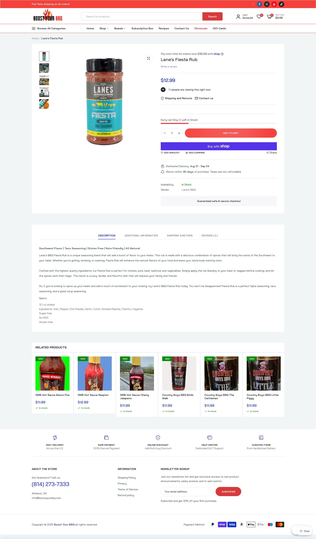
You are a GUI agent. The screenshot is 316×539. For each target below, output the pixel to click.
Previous (31, 385)
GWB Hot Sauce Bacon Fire (52, 395)
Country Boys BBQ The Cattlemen (219, 396)
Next (284, 385)
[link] (66, 362)
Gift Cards (219, 28)
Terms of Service (128, 489)
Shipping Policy (127, 477)
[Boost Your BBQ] (48, 16)
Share (273, 152)
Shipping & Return (179, 235)
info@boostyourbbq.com (46, 498)
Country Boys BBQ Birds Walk (177, 396)
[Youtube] (274, 4)
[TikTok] (281, 4)
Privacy (122, 483)
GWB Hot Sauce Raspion (93, 395)
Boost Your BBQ (64, 524)
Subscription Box (142, 28)
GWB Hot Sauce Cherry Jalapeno (134, 396)
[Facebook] (259, 4)
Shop (103, 28)
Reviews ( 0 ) (210, 235)
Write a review (169, 66)
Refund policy (126, 495)
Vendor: (165, 189)
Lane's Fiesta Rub (179, 59)
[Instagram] (267, 4)
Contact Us (181, 28)
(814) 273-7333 (50, 484)
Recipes (164, 28)
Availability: (167, 184)
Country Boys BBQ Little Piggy (263, 396)
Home (90, 28)
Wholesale (200, 28)
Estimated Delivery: (177, 166)
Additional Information (141, 235)
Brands (119, 28)
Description (106, 235)
